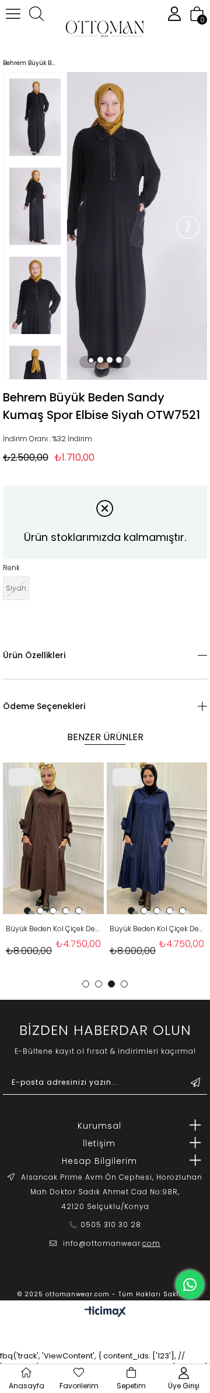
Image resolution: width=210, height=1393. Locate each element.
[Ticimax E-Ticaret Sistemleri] (105, 1312)
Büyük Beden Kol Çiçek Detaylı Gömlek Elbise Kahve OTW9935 (53, 929)
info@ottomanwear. (111, 1243)
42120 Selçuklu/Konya (105, 1206)
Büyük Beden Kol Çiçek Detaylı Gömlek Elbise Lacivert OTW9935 (157, 929)
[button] (91, 359)
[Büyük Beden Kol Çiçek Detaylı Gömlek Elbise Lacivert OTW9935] (157, 838)
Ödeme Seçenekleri (44, 706)
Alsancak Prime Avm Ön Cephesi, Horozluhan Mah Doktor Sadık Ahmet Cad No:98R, (111, 1184)
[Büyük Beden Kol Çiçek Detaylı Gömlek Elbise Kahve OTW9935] (53, 838)
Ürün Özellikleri (34, 655)
